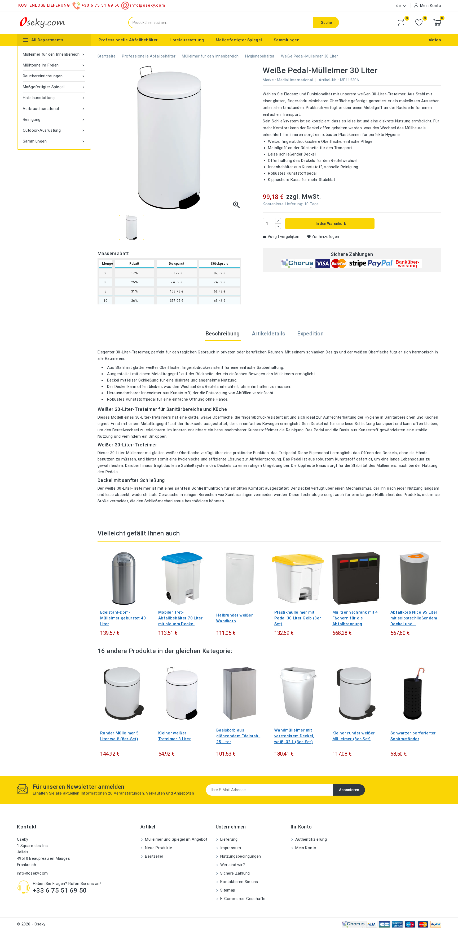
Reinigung (54, 119)
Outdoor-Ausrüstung (54, 130)
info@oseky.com (32, 873)
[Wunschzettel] (418, 22)
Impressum (230, 847)
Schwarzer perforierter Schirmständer (413, 736)
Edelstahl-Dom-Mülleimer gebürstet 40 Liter (123, 618)
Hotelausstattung (187, 40)
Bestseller (153, 856)
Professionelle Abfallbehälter (128, 40)
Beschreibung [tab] (223, 333)
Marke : (269, 80)
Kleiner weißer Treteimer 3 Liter (174, 736)
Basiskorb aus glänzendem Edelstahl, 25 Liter (238, 736)
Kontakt (27, 827)
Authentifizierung (310, 839)
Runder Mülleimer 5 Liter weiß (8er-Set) (119, 736)
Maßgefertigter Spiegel (239, 40)
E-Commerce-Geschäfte (242, 898)
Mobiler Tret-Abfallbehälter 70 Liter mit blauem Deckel (180, 618)
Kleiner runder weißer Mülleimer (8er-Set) (353, 736)
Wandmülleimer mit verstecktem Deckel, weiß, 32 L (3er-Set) (294, 736)
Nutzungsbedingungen (240, 856)
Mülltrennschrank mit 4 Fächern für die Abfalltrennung (355, 618)
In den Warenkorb (330, 223)
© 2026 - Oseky (31, 924)
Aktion (435, 40)
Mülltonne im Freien (54, 65)
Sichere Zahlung (234, 873)
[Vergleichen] (401, 22)
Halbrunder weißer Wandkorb (234, 618)
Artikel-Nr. (328, 80)
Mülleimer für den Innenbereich (54, 54)
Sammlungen (287, 40)
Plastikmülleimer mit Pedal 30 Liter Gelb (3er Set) (297, 618)
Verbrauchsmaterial (54, 108)
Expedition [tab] (310, 333)
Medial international (295, 80)
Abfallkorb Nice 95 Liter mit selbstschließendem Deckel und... (413, 618)
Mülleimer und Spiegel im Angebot (175, 839)
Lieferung (228, 839)
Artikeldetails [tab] (268, 333)
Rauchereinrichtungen (54, 76)
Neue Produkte (158, 847)
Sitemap (227, 890)
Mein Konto (305, 847)
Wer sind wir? (232, 864)
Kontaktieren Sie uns (238, 881)
